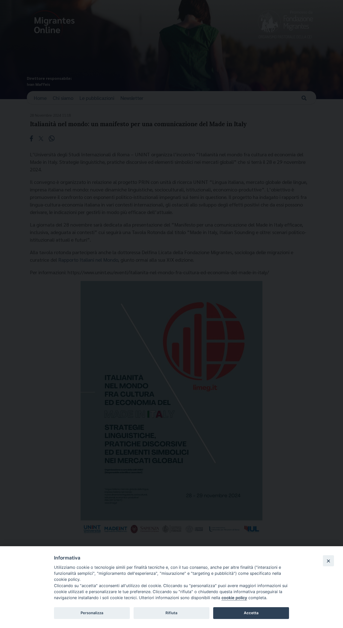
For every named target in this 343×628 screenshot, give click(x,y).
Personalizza (92, 613)
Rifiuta (171, 613)
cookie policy (234, 597)
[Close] (328, 560)
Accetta (251, 613)
